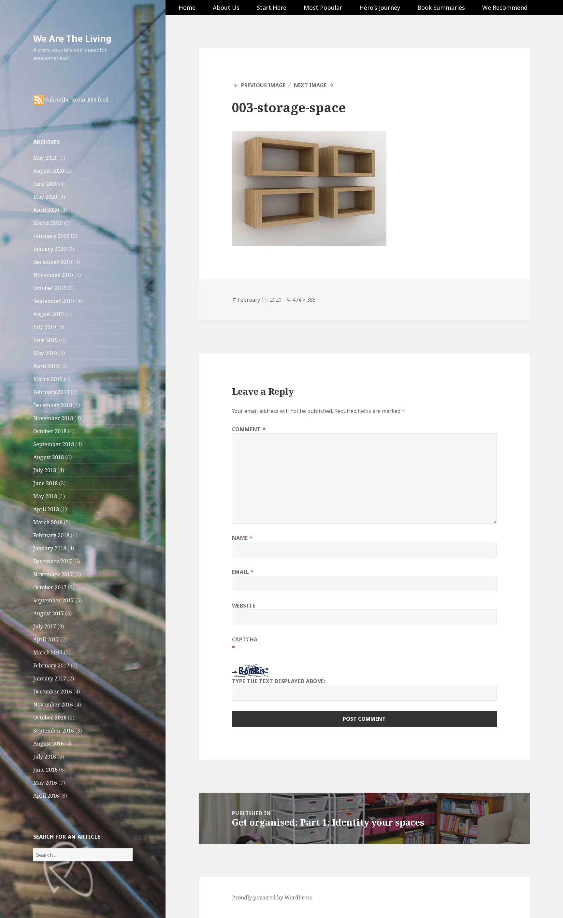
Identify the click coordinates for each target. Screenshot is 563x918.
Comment (249, 429)
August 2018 (48, 457)
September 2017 (53, 600)
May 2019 (45, 353)
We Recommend (504, 7)
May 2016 (45, 782)
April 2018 (46, 509)
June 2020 (45, 183)
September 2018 (53, 444)
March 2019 (48, 379)
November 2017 (53, 574)
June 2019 (45, 340)
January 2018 (49, 548)
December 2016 (52, 691)
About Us (226, 7)
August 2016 (48, 743)
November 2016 (53, 704)
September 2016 (53, 730)
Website (243, 605)
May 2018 (45, 496)
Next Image (310, 85)
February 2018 (51, 535)
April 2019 (46, 366)
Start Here (271, 7)
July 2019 (44, 327)
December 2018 (52, 405)
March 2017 (48, 652)
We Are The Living (72, 38)
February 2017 (51, 665)
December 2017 (52, 561)
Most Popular (323, 7)
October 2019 (49, 288)
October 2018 (49, 431)
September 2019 (53, 301)
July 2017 (44, 626)
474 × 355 (304, 299)
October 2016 (49, 717)
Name (242, 537)
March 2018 (48, 522)
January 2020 (49, 249)
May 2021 (45, 157)
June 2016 (45, 769)
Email (243, 571)
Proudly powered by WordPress (272, 897)
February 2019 (51, 392)
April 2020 (46, 209)
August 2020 (48, 170)
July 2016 (44, 756)
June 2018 (45, 483)
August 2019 (48, 314)
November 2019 (53, 275)
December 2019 (52, 262)
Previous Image (263, 85)
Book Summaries (441, 7)
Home (187, 7)
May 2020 (45, 196)
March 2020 (48, 222)
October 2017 (49, 587)
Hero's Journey (379, 7)
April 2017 (46, 639)
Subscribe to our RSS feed (76, 99)
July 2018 (44, 470)
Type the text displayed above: (278, 681)
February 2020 (51, 236)
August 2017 (48, 613)
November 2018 (53, 418)
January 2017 (49, 678)
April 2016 (46, 795)
